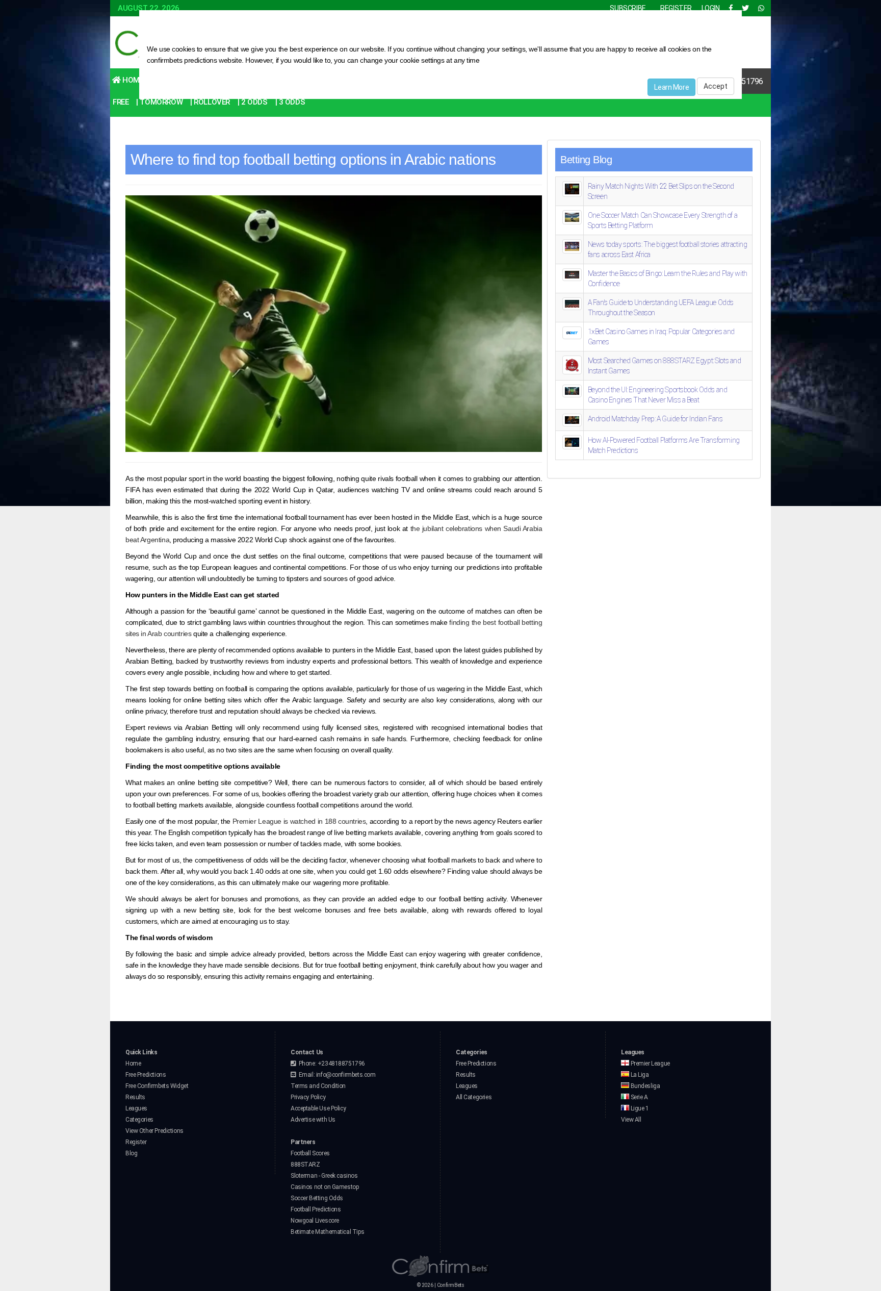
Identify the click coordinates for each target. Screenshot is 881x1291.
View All (631, 1119)
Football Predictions (316, 1209)
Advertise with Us (313, 1119)
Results (135, 1097)
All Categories (473, 1097)
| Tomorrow (159, 102)
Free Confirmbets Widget (156, 1086)
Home (132, 80)
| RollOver (210, 102)
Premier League (649, 1063)
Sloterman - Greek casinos (324, 1175)
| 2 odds (253, 102)
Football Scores (310, 1153)
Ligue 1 (639, 1108)
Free (120, 102)
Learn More (671, 87)
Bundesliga (644, 1086)
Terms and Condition (318, 1086)
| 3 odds (290, 102)
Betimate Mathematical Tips (327, 1231)
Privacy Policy (308, 1097)
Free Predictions (145, 1074)
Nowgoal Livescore (315, 1220)
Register (136, 1142)
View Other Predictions (154, 1130)
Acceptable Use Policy (318, 1108)
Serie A (638, 1097)
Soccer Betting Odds (317, 1198)
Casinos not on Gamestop (324, 1187)
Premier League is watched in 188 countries (299, 821)
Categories (139, 1119)
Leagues (136, 1108)
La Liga (639, 1074)
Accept (716, 86)
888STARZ (305, 1164)
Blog (131, 1153)
